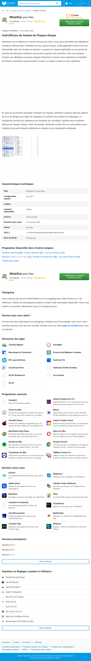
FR (83, 3)
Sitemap (37, 642)
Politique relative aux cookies (35, 647)
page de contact (70, 325)
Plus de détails (46, 561)
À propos (5, 642)
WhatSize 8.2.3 (8, 545)
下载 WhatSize (8, 261)
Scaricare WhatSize (53, 253)
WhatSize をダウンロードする (15, 257)
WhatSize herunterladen (43, 257)
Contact (16, 642)
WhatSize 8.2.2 (8, 550)
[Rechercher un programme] (57, 3)
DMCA (25, 650)
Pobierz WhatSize (32, 253)
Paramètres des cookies (41, 650)
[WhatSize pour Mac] (5, 20)
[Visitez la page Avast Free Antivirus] (74, 16)
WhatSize (21, 17)
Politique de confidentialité (62, 647)
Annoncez (27, 642)
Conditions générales (11, 647)
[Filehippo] (8, 3)
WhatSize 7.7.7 (8, 555)
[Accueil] (3, 11)
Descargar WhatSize (67, 257)
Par (14, 21)
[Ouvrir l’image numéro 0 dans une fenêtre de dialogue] (20, 146)
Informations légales (10, 650)
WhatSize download (10, 253)
